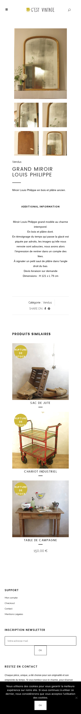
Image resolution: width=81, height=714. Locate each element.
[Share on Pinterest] (49, 308)
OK (40, 705)
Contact (8, 609)
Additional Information (40, 206)
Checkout (10, 603)
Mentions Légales (14, 614)
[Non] (76, 698)
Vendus (16, 161)
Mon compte (11, 598)
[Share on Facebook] (45, 308)
